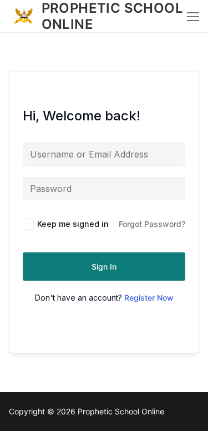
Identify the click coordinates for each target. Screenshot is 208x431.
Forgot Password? (152, 224)
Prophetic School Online (112, 16)
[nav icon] (193, 16)
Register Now (149, 297)
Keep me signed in (73, 224)
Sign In (104, 266)
